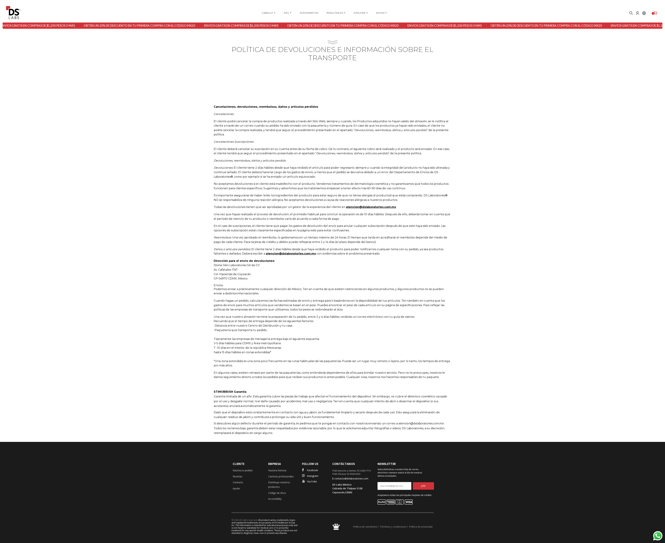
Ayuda (236, 488)
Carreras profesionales (281, 476)
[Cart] (655, 13)
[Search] (630, 13)
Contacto (238, 482)
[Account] (637, 13)
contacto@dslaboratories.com (351, 478)
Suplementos (309, 13)
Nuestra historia (277, 470)
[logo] (13, 12)
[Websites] (644, 13)
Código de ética (277, 493)
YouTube (312, 481)
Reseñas (237, 476)
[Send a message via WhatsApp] (657, 535)
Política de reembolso (365, 526)
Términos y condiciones (393, 526)
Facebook (312, 470)
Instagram (312, 476)
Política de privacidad (420, 526)
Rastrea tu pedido (243, 470)
